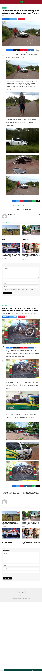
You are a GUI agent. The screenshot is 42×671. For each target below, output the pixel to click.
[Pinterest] (3, 60)
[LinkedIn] (3, 57)
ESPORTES (26, 595)
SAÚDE (36, 595)
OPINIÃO (31, 595)
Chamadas (4, 7)
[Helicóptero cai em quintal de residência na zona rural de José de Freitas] (11, 230)
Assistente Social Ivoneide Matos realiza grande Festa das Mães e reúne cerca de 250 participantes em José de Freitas (31, 256)
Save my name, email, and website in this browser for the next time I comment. (20, 289)
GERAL (11, 595)
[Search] (39, 2)
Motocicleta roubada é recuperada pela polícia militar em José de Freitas (11, 208)
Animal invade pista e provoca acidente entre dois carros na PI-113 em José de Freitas (30, 208)
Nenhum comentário (28, 15)
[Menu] (3, 2)
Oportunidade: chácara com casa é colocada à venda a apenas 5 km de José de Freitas (30, 238)
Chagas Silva (7, 15)
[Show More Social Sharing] (27, 19)
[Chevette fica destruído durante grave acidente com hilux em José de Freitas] (21, 33)
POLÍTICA (21, 595)
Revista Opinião (27, 598)
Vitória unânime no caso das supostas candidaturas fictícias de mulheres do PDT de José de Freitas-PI (11, 255)
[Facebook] (3, 52)
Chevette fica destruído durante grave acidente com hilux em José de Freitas (31, 493)
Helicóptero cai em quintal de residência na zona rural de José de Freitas (10, 238)
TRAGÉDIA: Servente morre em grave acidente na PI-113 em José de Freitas (11, 493)
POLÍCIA (16, 595)
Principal (7, 595)
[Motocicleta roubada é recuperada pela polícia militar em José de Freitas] (21, 331)
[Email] (3, 63)
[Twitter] (3, 54)
